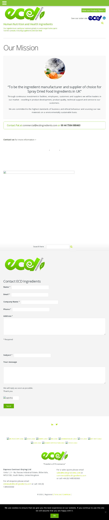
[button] (4, 3)
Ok (54, 515)
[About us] (49, 150)
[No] (105, 512)
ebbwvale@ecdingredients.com (17, 484)
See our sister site (79, 18)
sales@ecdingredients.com (68, 473)
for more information (19, 139)
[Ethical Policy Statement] (59, 150)
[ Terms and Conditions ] (62, 494)
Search (74, 248)
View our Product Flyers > (93, 10)
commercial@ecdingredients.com (40, 125)
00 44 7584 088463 (70, 125)
